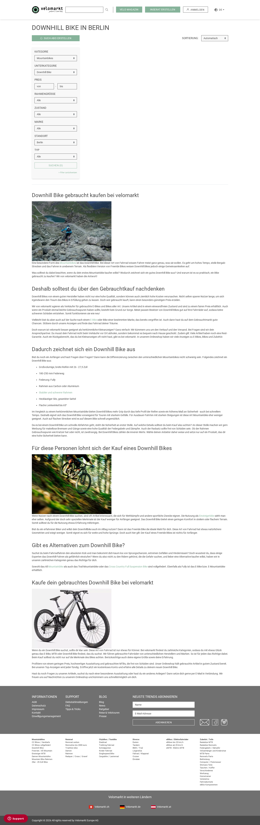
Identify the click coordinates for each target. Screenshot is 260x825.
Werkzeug (204, 773)
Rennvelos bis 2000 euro (76, 745)
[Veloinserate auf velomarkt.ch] (47, 9)
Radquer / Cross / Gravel (76, 756)
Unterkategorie (45, 65)
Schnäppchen (105, 748)
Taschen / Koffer (207, 768)
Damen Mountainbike (41, 756)
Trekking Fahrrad (106, 745)
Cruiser (136, 756)
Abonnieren (163, 722)
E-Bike (93, 319)
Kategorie (41, 51)
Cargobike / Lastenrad (109, 756)
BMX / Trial (138, 748)
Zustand (40, 107)
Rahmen (69, 753)
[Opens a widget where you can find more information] (16, 818)
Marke (38, 121)
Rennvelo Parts (206, 756)
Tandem (136, 745)
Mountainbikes (68, 262)
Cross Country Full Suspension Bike (128, 566)
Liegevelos (137, 751)
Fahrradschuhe (206, 782)
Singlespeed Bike (106, 753)
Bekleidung (205, 759)
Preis (38, 79)
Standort (41, 136)
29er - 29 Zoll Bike (40, 762)
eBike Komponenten (209, 785)
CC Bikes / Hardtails (41, 742)
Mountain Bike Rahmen (42, 759)
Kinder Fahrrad (105, 751)
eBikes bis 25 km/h (174, 742)
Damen (68, 751)
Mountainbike (55, 566)
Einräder (136, 759)
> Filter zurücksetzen (68, 172)
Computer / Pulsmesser (210, 762)
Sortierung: (190, 38)
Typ (36, 150)
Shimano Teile (206, 765)
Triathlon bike (71, 748)
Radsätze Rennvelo (208, 745)
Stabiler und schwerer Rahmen (55, 392)
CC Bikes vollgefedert (41, 745)
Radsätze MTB (206, 742)
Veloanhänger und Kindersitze (213, 751)
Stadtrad (103, 742)
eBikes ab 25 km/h (174, 745)
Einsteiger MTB (38, 753)
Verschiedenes (206, 770)
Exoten (135, 742)
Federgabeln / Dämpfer (210, 748)
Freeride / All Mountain (42, 751)
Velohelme (204, 779)
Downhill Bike (38, 748)
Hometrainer (205, 776)
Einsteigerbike (206, 515)
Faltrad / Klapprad (141, 753)
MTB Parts (204, 753)
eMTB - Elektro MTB (175, 748)
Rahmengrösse (45, 94)
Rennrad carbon (72, 742)
